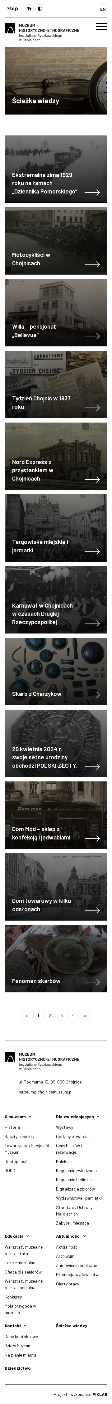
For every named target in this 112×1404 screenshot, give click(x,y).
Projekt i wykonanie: (80, 1394)
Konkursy (13, 1296)
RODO (10, 1170)
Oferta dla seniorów (23, 1271)
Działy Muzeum (18, 1345)
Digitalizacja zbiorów (75, 1188)
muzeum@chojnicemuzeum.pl (45, 1091)
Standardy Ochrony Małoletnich (74, 1210)
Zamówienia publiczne (76, 1265)
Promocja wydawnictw (77, 1274)
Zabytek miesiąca (72, 1222)
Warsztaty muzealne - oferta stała (25, 1250)
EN (103, 9)
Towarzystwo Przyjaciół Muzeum (27, 1149)
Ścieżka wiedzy (71, 1325)
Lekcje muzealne (20, 1262)
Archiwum (65, 1256)
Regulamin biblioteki (75, 1179)
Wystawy (64, 1127)
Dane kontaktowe (21, 1336)
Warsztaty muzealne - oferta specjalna (25, 1284)
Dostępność (16, 1161)
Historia (12, 1127)
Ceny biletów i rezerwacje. (69, 1149)
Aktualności (67, 1247)
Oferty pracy (67, 1283)
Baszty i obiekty (19, 1136)
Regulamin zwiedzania (76, 1170)
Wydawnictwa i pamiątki (79, 1198)
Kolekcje (64, 1161)
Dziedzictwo (18, 1368)
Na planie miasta (20, 1355)
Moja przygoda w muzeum (20, 1309)
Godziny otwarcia (72, 1136)
